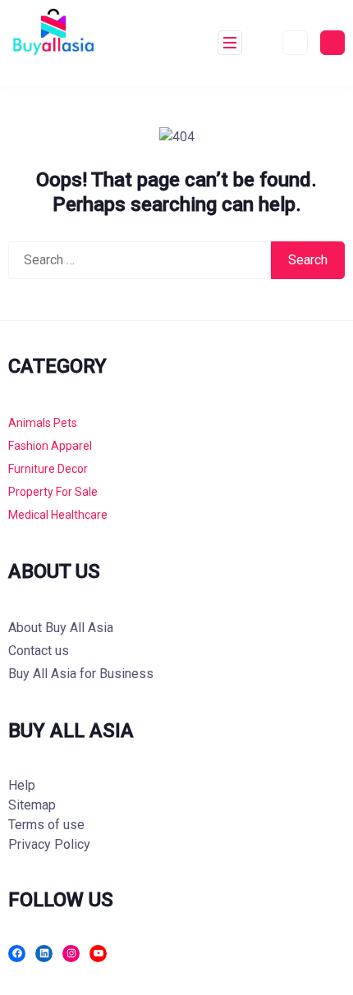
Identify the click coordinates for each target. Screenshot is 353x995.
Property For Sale (53, 491)
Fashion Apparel (50, 445)
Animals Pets (42, 422)
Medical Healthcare (58, 514)
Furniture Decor (48, 468)
